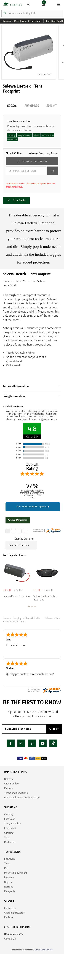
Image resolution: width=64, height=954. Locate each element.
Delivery (8, 779)
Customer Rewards (14, 912)
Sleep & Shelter (12, 823)
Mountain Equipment (15, 872)
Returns (8, 788)
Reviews (8, 917)
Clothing (8, 814)
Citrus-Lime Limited (43, 949)
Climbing (9, 832)
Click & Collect (11, 783)
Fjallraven (9, 858)
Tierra (7, 863)
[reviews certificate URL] (44, 690)
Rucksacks (9, 842)
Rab (6, 868)
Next (58, 585)
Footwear (9, 818)
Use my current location (34, 161)
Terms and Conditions (16, 792)
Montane (9, 877)
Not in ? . (30, 178)
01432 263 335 (13, 934)
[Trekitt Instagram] (21, 743)
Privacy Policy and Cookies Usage (21, 797)
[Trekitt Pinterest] (32, 743)
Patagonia (9, 891)
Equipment (10, 828)
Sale (6, 837)
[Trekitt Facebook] (11, 743)
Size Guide (19, 200)
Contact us (10, 908)
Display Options (24, 539)
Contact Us (10, 938)
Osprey (8, 882)
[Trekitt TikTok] (53, 743)
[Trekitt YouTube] (43, 743)
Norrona (8, 886)
